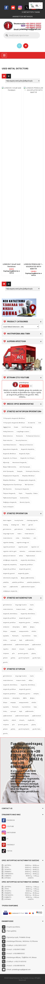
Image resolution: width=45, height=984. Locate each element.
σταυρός (21, 649)
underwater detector (34, 551)
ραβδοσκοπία (14, 586)
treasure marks (20, 609)
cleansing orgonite (32, 520)
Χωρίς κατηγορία (8, 506)
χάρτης (34, 653)
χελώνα (5, 658)
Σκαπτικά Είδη (24, 498)
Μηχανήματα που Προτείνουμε (12, 484)
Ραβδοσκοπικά (30, 556)
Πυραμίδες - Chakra (32, 493)
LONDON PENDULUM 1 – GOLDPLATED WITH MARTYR (33, 266)
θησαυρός (15, 636)
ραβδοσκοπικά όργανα (22, 644)
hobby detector (31, 529)
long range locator (8, 533)
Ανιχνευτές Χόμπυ (24, 453)
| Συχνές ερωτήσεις (13, 927)
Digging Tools (7, 427)
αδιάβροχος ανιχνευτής (10, 560)
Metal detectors (8, 436)
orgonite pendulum (9, 547)
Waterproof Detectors (26, 445)
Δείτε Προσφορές (25, 467)
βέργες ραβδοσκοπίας (27, 578)
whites (21, 556)
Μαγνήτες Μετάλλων (28, 476)
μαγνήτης (6, 582)
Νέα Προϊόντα (29, 484)
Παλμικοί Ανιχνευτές (9, 493)
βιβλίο (25, 627)
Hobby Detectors (8, 431)
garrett (31, 525)
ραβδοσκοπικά (7, 644)
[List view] (8, 76)
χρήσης (13, 658)
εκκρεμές (13, 631)
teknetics (22, 551)
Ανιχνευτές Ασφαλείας (27, 449)
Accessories (31, 423)
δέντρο (5, 631)
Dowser (16, 427)
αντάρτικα (6, 627)
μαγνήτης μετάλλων (18, 582)
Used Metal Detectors (9, 445)
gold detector (7, 529)
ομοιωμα (13, 640)
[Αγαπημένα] (19, 45)
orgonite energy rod (23, 542)
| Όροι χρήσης (11, 931)
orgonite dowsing (8, 542)
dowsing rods (15, 525)
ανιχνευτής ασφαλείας (10, 564)
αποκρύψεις (16, 627)
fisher (23, 525)
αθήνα (30, 609)
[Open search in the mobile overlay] (21, 35)
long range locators (21, 605)
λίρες (35, 636)
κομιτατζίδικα (26, 636)
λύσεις (5, 640)
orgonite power (23, 547)
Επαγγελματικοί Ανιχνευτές (11, 476)
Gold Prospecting (27, 427)
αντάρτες (36, 622)
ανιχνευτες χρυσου (24, 622)
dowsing (5, 525)
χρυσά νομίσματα (24, 658)
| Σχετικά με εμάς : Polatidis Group (18, 937)
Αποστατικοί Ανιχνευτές (19, 462)
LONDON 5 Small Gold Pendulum (11, 265)
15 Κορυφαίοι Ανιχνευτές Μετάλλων (14, 418)
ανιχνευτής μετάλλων (26, 564)
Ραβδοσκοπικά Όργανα (10, 498)
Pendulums (19, 436)
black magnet (7, 520)
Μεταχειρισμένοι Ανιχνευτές (27, 480)
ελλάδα (34, 631)
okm (34, 538)
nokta (17, 538)
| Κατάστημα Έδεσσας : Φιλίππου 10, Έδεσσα (22, 941)
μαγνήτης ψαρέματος (33, 582)
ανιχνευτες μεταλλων (9, 622)
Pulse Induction (7, 440)
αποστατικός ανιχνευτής (10, 578)
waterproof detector (9, 556)
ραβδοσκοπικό (36, 644)
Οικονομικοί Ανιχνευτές (22, 489)
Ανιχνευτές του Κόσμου (10, 458)
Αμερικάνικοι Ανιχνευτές (10, 449)
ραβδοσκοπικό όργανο (28, 586)
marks (32, 605)
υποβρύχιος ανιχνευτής (10, 591)
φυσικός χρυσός (23, 653)
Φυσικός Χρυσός (25, 502)
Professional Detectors (33, 436)
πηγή (20, 640)
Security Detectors (21, 440)
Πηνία (20, 493)
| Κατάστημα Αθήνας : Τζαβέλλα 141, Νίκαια (21, 957)
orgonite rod (35, 547)
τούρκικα (6, 653)
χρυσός (5, 662)
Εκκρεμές (20, 471)
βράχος (32, 627)
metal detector (29, 533)
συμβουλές (31, 649)
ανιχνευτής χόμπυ (23, 573)
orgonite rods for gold (9, 551)
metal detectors (8, 609)
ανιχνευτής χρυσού (25, 569)
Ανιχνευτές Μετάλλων (9, 453)
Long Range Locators (23, 431)
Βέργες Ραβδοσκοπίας (9, 467)
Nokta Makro (26, 538)
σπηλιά (14, 649)
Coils (39, 423)
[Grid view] (4, 76)
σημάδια (5, 649)
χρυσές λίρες (36, 658)
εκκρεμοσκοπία (23, 631)
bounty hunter (19, 520)
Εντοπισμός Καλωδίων (32, 471)
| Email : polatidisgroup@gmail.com (18, 969)
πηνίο (4, 586)
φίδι (13, 653)
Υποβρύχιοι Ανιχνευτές (10, 502)
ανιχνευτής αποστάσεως (28, 560)
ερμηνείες (6, 636)
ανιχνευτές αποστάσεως (10, 613)
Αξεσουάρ (6, 462)
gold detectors (7, 605)
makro (19, 533)
